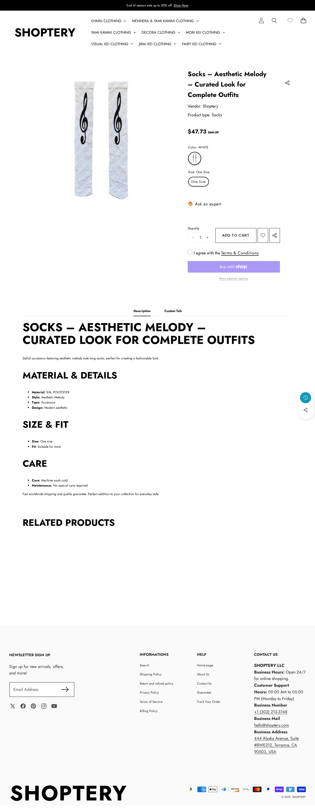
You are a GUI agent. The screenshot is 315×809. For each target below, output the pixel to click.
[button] (274, 20)
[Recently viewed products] (305, 397)
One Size (198, 181)
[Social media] (305, 409)
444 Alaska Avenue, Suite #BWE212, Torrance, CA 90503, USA (276, 745)
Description (142, 311)
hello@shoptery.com (271, 725)
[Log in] (261, 20)
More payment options (233, 278)
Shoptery (210, 106)
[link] (290, 20)
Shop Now (181, 5)
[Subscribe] (65, 689)
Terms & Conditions (240, 253)
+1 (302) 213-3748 (270, 712)
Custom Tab (173, 311)
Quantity (193, 228)
